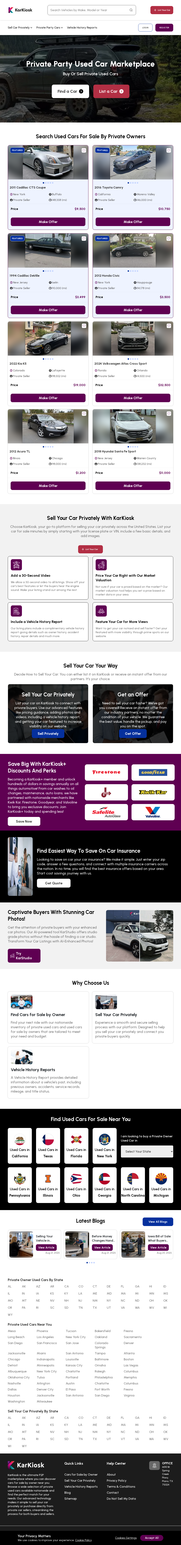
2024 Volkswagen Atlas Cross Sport (120, 364)
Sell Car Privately (19, 27)
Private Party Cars (48, 27)
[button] (43, 183)
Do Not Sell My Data (121, 1499)
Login (145, 27)
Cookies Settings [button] (126, 1538)
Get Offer (133, 733)
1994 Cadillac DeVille (24, 276)
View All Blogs (157, 1221)
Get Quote (53, 883)
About (111, 1474)
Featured (17, 150)
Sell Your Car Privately (80, 1481)
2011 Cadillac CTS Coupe (28, 187)
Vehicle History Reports (82, 27)
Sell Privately (48, 733)
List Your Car (164, 10)
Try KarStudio (24, 955)
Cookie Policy (83, 1540)
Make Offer (48, 222)
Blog (67, 1493)
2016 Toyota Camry (109, 187)
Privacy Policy (117, 1481)
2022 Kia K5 (18, 364)
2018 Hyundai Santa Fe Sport (115, 451)
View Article (46, 1247)
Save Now (24, 821)
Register (164, 27)
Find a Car (67, 91)
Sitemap (70, 1499)
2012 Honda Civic (107, 276)
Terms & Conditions (121, 1487)
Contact (113, 1493)
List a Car (108, 91)
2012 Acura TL (20, 451)
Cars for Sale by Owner (81, 1474)
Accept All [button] (152, 1538)
